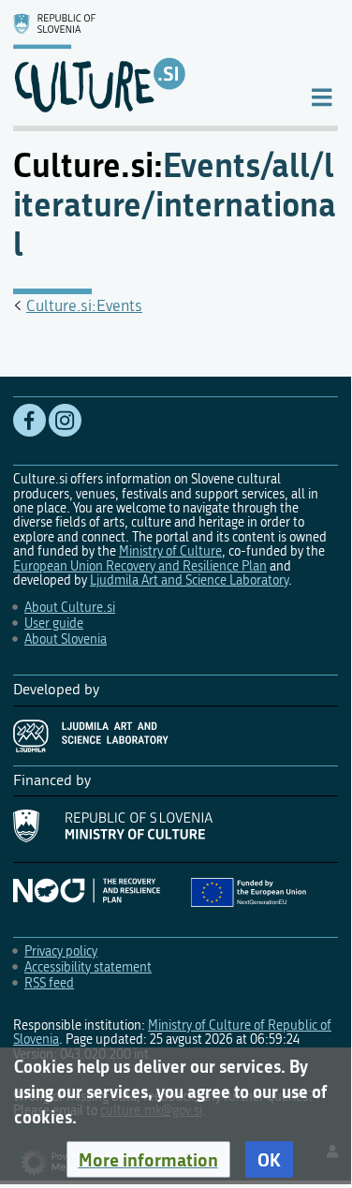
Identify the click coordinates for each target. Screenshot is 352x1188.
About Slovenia (65, 639)
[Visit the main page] (146, 62)
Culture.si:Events (84, 306)
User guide (53, 623)
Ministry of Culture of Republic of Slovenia (172, 1032)
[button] (148, 1160)
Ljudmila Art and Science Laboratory (189, 580)
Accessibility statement (88, 967)
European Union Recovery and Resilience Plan (140, 566)
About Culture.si (69, 608)
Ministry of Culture (170, 551)
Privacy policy (60, 951)
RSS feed (49, 983)
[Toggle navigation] (321, 96)
